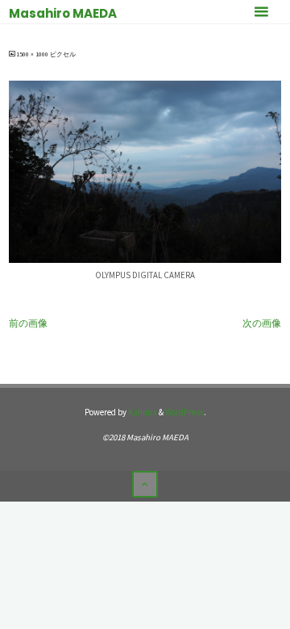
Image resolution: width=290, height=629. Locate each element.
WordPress (184, 412)
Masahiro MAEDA (63, 13)
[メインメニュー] (261, 12)
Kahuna (141, 412)
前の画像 (28, 323)
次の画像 (261, 323)
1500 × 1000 (33, 54)
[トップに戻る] (145, 484)
